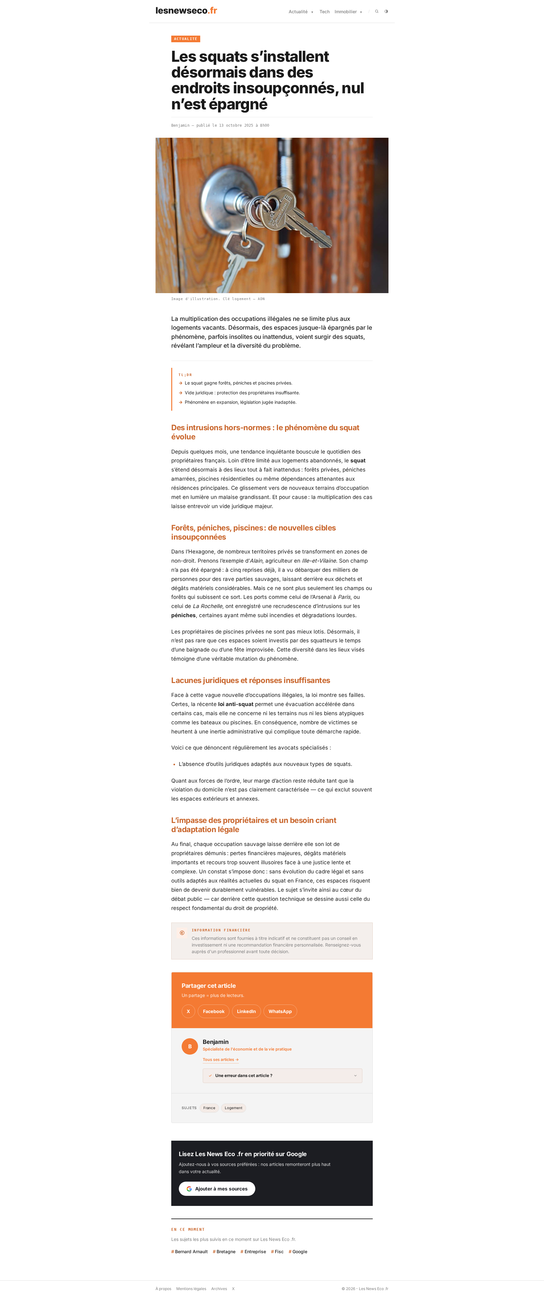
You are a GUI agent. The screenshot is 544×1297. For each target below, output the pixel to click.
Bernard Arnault (191, 1251)
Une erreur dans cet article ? (243, 1075)
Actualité (298, 11)
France (209, 1108)
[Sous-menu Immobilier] (361, 12)
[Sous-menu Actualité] (312, 12)
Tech (325, 11)
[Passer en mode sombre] (386, 11)
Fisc (279, 1251)
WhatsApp (280, 1011)
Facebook (213, 1011)
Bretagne (226, 1251)
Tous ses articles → (221, 1059)
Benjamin (180, 125)
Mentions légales (191, 1288)
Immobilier (346, 11)
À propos (163, 1288)
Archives (219, 1288)
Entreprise (255, 1251)
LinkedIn (246, 1011)
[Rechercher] (377, 11)
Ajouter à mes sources (221, 1189)
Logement (233, 1108)
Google (299, 1251)
